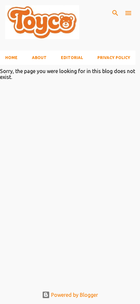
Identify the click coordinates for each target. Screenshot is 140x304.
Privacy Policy (113, 57)
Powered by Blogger (74, 295)
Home (11, 57)
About (39, 57)
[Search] (115, 13)
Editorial (72, 57)
